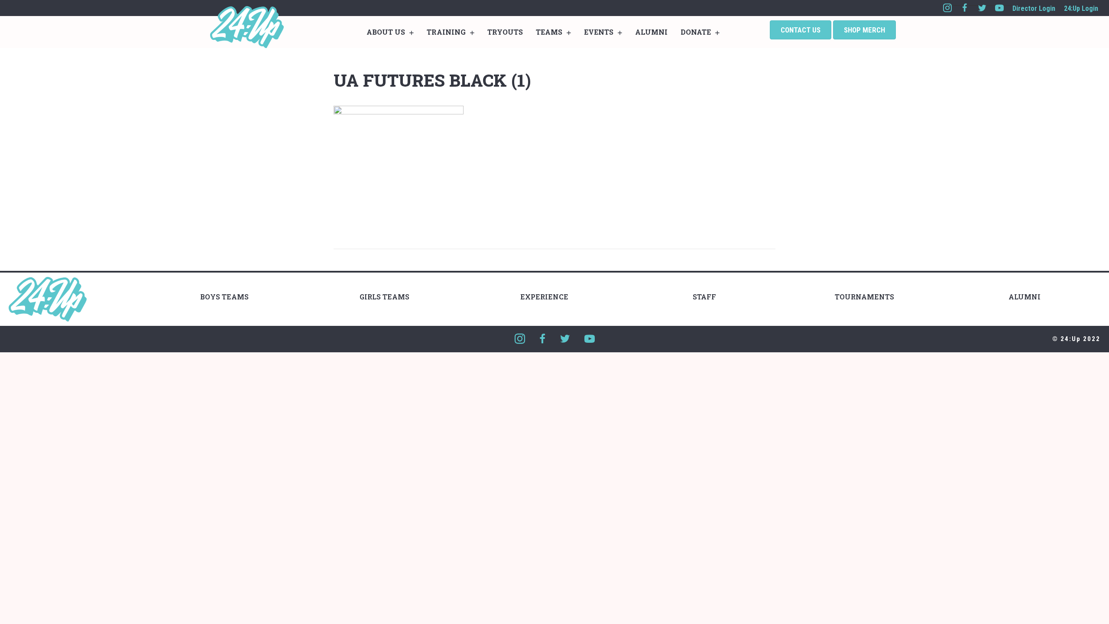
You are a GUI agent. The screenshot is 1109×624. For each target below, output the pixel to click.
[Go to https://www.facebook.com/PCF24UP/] (964, 8)
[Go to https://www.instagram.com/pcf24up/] (947, 8)
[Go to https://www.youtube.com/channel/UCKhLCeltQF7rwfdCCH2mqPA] (999, 8)
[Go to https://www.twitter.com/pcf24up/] (982, 8)
